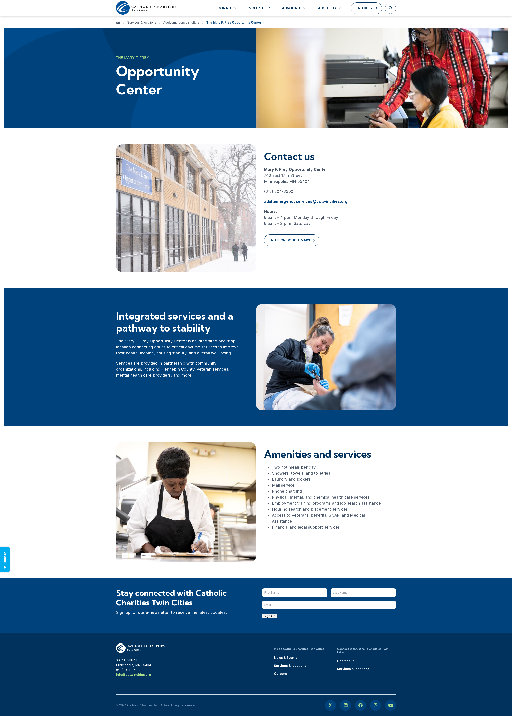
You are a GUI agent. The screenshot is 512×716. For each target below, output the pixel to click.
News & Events (285, 658)
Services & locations (141, 22)
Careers (280, 674)
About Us (327, 8)
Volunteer (259, 8)
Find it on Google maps (289, 240)
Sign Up (269, 616)
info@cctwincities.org (133, 675)
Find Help (364, 8)
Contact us (345, 661)
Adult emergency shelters (181, 22)
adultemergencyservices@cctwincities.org (306, 201)
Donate (225, 8)
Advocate (291, 8)
